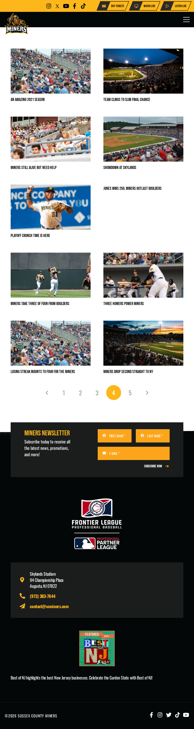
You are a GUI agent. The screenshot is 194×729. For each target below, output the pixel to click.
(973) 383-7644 (42, 596)
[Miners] (16, 23)
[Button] (48, 6)
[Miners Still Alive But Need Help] (51, 120)
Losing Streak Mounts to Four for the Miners (43, 371)
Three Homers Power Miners (123, 303)
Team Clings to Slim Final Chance (126, 99)
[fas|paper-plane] (24, 606)
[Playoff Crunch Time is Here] (51, 188)
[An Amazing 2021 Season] (51, 52)
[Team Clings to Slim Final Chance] (143, 52)
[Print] (97, 648)
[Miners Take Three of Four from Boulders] (51, 256)
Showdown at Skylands (119, 167)
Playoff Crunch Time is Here (30, 235)
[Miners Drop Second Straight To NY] (143, 324)
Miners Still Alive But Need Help (34, 167)
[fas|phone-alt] (24, 596)
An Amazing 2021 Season (28, 99)
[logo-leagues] (97, 524)
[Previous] (47, 392)
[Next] (146, 392)
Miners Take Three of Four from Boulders (40, 303)
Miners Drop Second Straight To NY (128, 371)
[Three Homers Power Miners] (143, 256)
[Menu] (186, 20)
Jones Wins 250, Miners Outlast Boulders (132, 188)
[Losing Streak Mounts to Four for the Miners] (51, 324)
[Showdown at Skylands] (143, 120)
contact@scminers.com (49, 606)
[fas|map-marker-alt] (24, 580)
